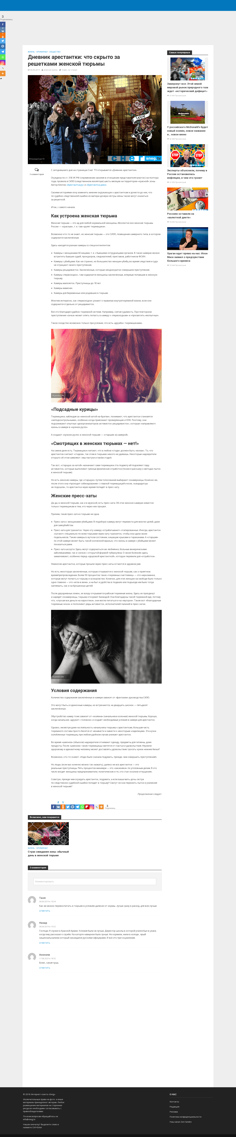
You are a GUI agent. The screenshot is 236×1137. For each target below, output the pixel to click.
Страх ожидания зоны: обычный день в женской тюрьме (48, 853)
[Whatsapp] (82, 804)
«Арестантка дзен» (96, 184)
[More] (101, 804)
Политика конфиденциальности (185, 1116)
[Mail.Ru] (72, 804)
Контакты (174, 1101)
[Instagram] (91, 804)
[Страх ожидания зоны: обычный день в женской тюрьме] (48, 833)
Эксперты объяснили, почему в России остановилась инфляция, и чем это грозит (187, 174)
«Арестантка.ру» (75, 184)
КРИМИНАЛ (42, 51)
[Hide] (1, 79)
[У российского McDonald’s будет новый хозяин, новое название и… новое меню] (187, 112)
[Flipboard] (87, 804)
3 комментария (37, 174)
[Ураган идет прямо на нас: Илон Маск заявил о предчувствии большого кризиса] (187, 238)
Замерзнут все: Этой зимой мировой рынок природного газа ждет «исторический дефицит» (187, 87)
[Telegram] (77, 804)
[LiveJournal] (96, 804)
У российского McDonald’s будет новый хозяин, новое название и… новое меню (187, 131)
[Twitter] (67, 804)
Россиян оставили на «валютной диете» (180, 215)
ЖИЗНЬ (31, 51)
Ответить (44, 911)
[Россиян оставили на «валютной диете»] (187, 198)
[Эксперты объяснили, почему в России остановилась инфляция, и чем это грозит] (187, 155)
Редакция (174, 1106)
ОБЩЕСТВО (55, 51)
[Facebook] (53, 804)
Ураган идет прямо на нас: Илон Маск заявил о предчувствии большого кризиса (187, 257)
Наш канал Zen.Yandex (181, 1121)
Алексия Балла (50, 70)
